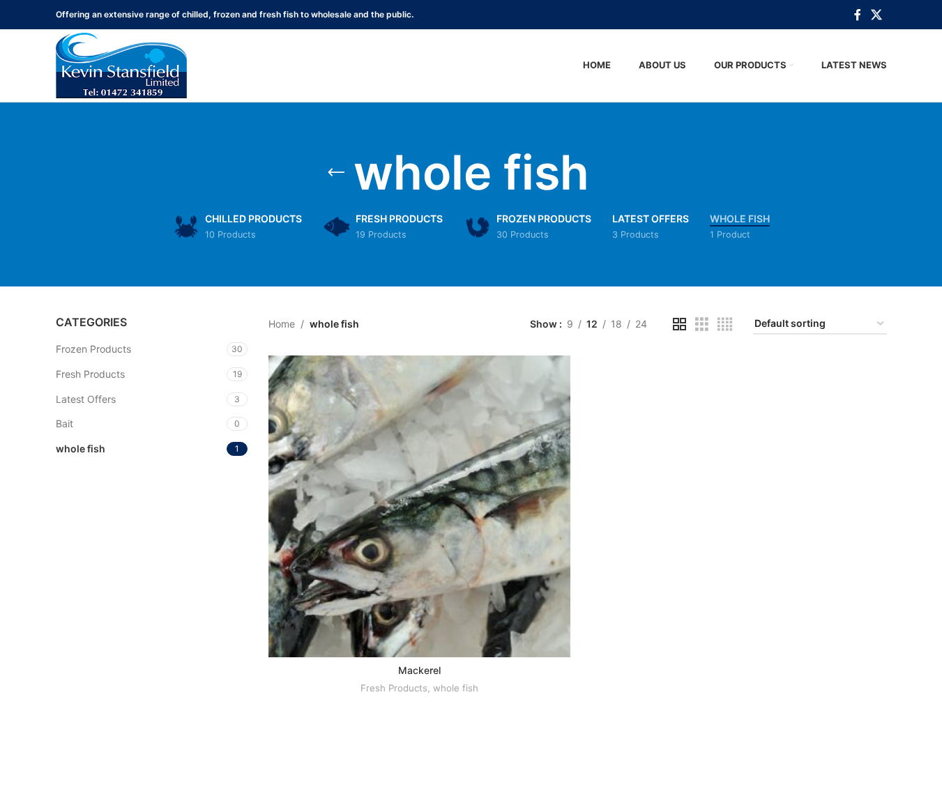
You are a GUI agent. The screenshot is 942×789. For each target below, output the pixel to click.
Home (281, 324)
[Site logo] (121, 64)
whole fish (80, 448)
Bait (64, 423)
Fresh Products (90, 374)
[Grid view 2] (679, 324)
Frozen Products (93, 349)
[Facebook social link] (857, 14)
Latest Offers (86, 399)
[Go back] (336, 173)
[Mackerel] (419, 506)
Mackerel (419, 670)
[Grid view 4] (724, 324)
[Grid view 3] (701, 324)
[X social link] (876, 14)
